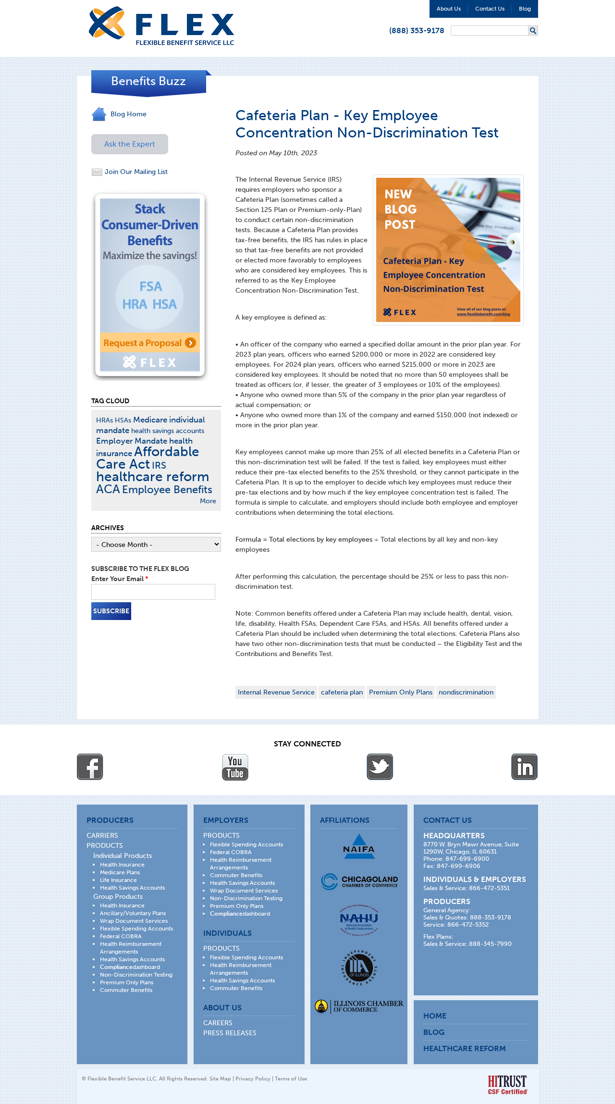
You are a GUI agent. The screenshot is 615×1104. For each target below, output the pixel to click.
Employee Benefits (167, 489)
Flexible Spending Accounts (136, 928)
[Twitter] (380, 767)
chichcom (359, 881)
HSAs (123, 420)
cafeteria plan (342, 692)
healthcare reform (152, 476)
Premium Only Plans (400, 692)
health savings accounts (167, 431)
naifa (359, 846)
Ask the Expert (129, 144)
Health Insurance (122, 864)
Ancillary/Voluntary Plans (133, 913)
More (208, 501)
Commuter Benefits (126, 990)
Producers (110, 820)
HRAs (104, 420)
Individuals (227, 933)
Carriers (102, 835)
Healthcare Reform (464, 1048)
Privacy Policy (253, 1079)
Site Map (220, 1079)
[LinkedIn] (524, 767)
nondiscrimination (466, 692)
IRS (159, 465)
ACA (108, 489)
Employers (225, 820)
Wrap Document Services (134, 921)
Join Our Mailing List (135, 172)
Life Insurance (118, 880)
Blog (525, 8)
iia (359, 967)
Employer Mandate (131, 441)
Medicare (150, 419)
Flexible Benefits (161, 26)
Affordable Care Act (147, 458)
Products (104, 846)
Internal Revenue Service (276, 692)
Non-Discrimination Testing (136, 974)
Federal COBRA (121, 936)
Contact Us (489, 8)
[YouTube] (234, 767)
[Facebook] (90, 767)
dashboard (130, 967)
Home (434, 1015)
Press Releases (230, 1033)
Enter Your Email (119, 579)
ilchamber (359, 1008)
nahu (359, 920)
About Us (449, 8)
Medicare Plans (120, 872)
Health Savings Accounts (132, 887)
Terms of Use (291, 1079)
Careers (218, 1023)
